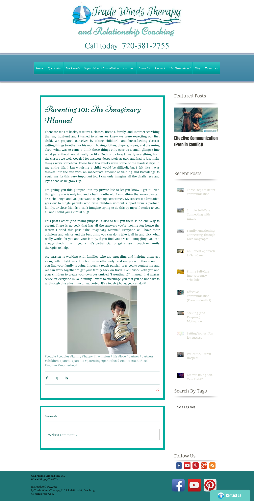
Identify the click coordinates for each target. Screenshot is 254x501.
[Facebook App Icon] (178, 485)
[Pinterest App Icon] (210, 485)
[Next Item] (211, 120)
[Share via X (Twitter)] (56, 378)
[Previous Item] (180, 120)
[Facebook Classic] (179, 465)
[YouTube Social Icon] (187, 465)
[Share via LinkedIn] (66, 378)
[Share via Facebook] (47, 378)
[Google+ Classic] (204, 465)
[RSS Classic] (212, 465)
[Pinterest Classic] (195, 465)
